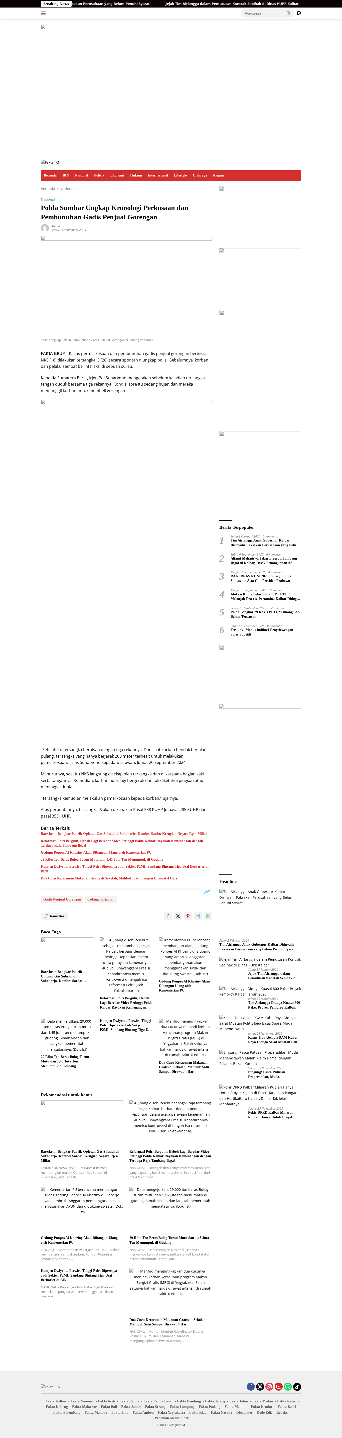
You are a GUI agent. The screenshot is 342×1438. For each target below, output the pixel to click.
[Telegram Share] (198, 916)
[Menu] (44, 13)
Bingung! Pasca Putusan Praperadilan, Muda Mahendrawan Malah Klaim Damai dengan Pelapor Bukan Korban (271, 1074)
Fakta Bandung (189, 1401)
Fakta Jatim (238, 1401)
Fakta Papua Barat (158, 1401)
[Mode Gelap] (298, 13)
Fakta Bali (109, 1407)
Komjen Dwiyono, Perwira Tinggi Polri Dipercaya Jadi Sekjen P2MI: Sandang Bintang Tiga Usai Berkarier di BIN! (125, 869)
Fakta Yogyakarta (171, 1412)
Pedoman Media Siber (172, 1418)
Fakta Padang (209, 1407)
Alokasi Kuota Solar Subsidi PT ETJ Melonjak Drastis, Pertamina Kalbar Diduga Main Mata (264, 596)
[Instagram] (269, 1387)
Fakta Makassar (84, 1407)
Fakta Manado (96, 1412)
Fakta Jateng (215, 1401)
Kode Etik (264, 1412)
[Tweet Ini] (178, 916)
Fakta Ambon (143, 1412)
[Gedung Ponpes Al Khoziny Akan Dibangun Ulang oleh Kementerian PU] (185, 957)
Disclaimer (244, 1412)
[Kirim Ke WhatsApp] (208, 916)
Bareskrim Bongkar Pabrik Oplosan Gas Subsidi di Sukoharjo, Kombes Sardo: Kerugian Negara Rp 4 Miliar (124, 834)
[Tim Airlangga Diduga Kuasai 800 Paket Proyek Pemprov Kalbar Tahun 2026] (260, 991)
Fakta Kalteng (57, 1407)
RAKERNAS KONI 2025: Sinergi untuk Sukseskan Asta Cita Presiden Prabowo (261, 578)
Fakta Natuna (221, 1412)
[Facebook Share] (168, 916)
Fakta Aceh (106, 1401)
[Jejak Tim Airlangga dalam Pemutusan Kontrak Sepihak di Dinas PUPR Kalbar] (260, 962)
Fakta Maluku (236, 1407)
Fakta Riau (198, 1412)
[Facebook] (251, 1387)
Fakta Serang (155, 1407)
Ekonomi (117, 175)
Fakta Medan (262, 1401)
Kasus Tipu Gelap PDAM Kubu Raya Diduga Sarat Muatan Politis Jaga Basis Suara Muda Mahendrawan (274, 1040)
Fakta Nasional (82, 1401)
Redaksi (282, 1412)
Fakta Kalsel (286, 1401)
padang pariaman (100, 899)
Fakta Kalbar (56, 1401)
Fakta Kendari (262, 1407)
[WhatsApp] (288, 1387)
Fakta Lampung (182, 1407)
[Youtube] (279, 1387)
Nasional (81, 175)
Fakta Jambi (131, 1407)
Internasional (158, 175)
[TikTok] (297, 1387)
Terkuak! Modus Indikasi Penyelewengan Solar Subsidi (262, 632)
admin (55, 226)
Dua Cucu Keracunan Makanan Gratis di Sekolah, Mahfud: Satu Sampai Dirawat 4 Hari (109, 878)
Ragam (218, 175)
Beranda (50, 175)
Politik (99, 175)
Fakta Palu (119, 1412)
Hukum (136, 175)
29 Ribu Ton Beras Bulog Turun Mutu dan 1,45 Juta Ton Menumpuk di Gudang (102, 859)
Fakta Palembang (66, 1412)
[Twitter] (260, 1387)
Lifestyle (180, 175)
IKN (66, 175)
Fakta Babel (287, 1407)
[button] (289, 13)
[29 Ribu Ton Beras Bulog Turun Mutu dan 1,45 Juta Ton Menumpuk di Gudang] (67, 1035)
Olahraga (200, 175)
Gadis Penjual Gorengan (62, 899)
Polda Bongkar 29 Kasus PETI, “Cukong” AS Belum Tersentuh (265, 614)
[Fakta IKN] (51, 162)
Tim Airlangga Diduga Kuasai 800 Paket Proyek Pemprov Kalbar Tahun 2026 (274, 1005)
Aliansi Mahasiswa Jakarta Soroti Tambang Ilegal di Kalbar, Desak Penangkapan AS (264, 560)
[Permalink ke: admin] (45, 227)
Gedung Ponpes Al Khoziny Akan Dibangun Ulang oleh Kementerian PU (96, 852)
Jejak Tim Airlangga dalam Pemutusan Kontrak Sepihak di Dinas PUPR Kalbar (201, 4)
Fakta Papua (129, 1401)
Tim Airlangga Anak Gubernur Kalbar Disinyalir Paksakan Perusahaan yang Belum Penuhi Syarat (265, 542)
